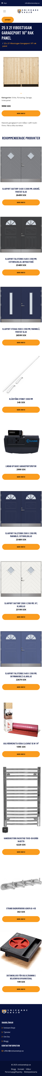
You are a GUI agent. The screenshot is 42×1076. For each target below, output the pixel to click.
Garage (29, 97)
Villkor (28, 1069)
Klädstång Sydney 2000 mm (21, 399)
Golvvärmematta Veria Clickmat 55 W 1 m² (21, 743)
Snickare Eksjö (9, 1028)
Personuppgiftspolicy (13, 1072)
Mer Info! (21, 113)
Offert (8, 20)
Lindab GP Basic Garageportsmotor (21, 466)
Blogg (6, 1041)
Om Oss (7, 1037)
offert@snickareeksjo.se (32, 3)
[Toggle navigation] (4, 11)
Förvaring (21, 97)
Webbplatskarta (30, 1072)
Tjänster (7, 1032)
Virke (14, 97)
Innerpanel (6, 100)
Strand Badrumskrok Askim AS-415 (21, 908)
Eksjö (5, 3)
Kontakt (21, 1069)
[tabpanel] (21, 72)
